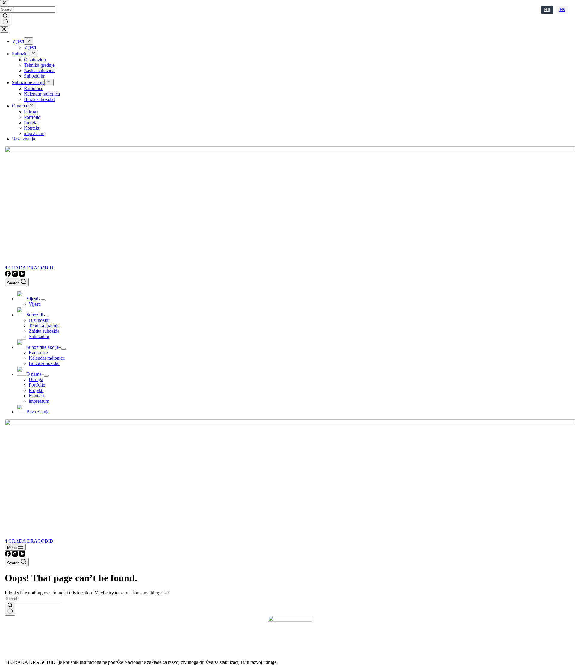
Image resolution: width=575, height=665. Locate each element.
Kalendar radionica (47, 357)
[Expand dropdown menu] (43, 300)
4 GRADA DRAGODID (29, 267)
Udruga (36, 379)
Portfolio (37, 384)
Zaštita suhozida (44, 331)
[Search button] (10, 609)
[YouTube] (22, 275)
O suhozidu (40, 320)
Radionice (38, 352)
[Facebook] (8, 275)
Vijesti (35, 304)
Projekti (36, 390)
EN (562, 9)
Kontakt (36, 395)
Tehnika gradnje (44, 325)
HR (547, 9)
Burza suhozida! (44, 363)
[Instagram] (15, 275)
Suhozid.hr (39, 336)
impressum (39, 401)
